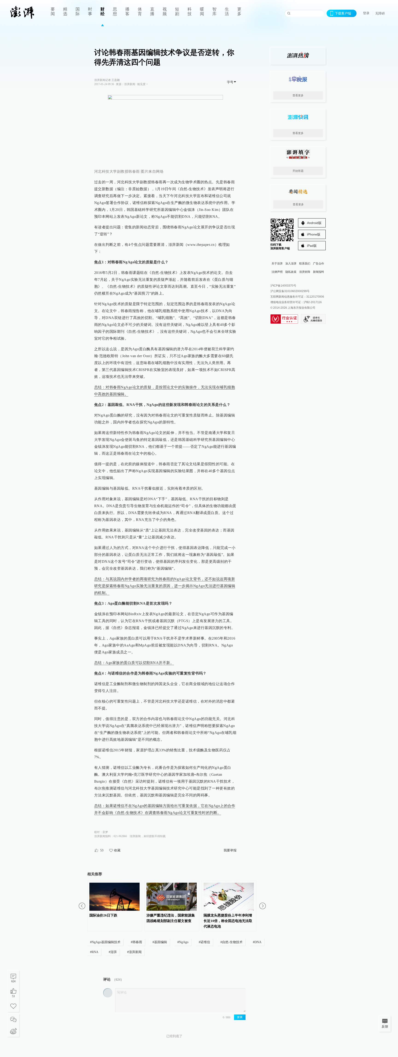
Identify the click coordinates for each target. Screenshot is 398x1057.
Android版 (314, 223)
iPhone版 (313, 234)
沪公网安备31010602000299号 (290, 291)
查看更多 (298, 95)
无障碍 (380, 13)
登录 (366, 13)
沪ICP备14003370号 (283, 285)
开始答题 (298, 170)
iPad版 (312, 245)
